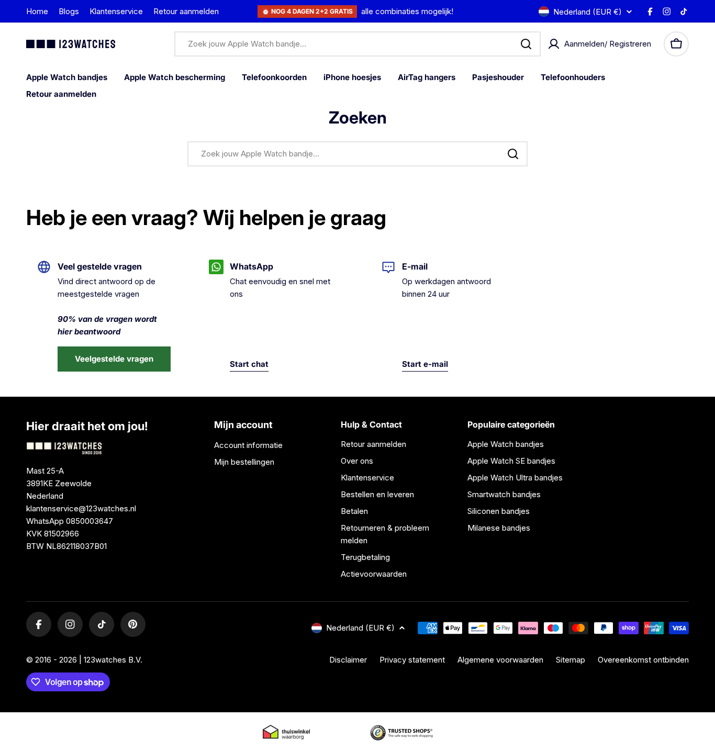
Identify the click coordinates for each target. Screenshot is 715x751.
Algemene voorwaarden (500, 660)
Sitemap (570, 660)
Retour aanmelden (186, 11)
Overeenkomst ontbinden (643, 660)
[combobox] (357, 44)
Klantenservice (116, 11)
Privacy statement (412, 660)
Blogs (69, 11)
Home (37, 11)
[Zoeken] (526, 44)
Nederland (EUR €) (587, 12)
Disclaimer (348, 660)
